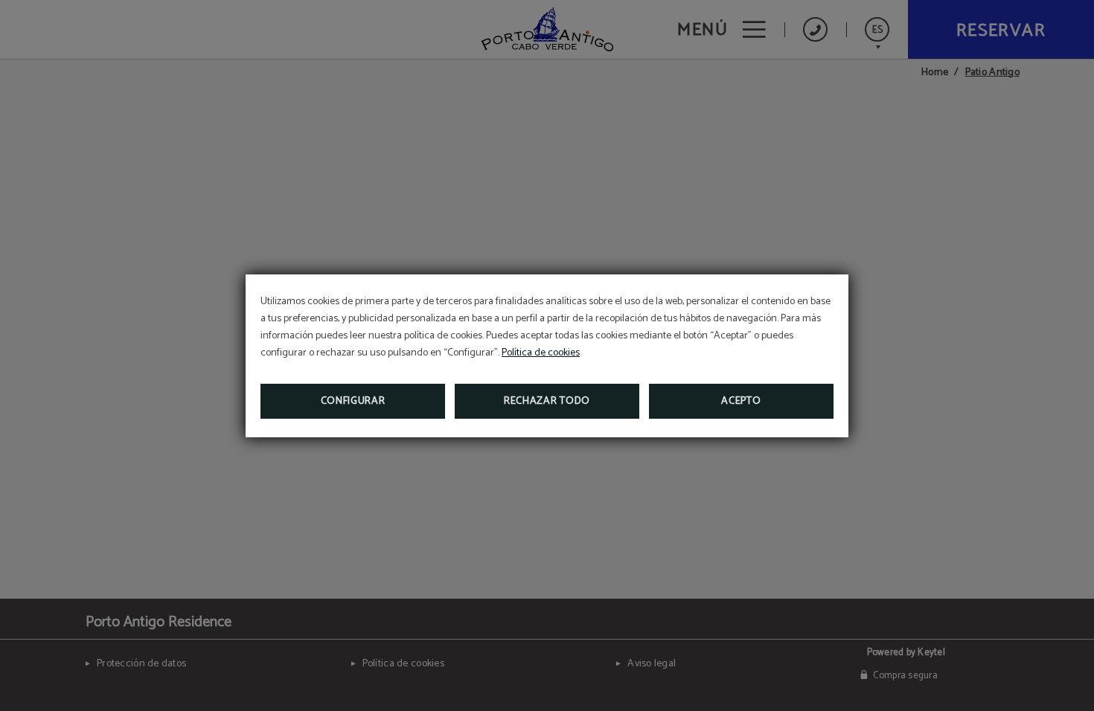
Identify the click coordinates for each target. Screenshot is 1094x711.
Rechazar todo (547, 401)
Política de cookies (541, 352)
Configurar (353, 401)
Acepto (741, 401)
